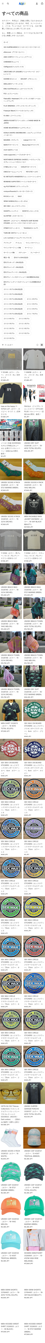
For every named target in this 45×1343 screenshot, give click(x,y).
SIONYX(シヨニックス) (30, 211)
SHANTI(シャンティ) (11, 211)
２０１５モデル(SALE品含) (13, 309)
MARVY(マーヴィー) (11, 145)
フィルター (9, 345)
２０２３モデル (24, 328)
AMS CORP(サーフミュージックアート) (18, 57)
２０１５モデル (32, 304)
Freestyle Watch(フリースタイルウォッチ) (18, 111)
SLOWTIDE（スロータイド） (14, 216)
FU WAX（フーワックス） (13, 116)
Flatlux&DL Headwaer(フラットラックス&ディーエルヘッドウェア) (22, 100)
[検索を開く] (8, 3)
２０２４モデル (9, 333)
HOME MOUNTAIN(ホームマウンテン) (17, 128)
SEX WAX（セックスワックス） (15, 206)
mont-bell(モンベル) (11, 150)
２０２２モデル (9, 328)
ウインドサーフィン (33, 243)
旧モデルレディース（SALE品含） (16, 272)
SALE (20, 196)
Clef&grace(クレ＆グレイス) (14, 67)
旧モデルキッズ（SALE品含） (14, 262)
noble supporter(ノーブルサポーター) (17, 155)
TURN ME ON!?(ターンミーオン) (15, 233)
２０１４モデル (32, 299)
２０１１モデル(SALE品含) (13, 289)
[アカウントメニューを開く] (36, 3)
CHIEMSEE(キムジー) (11, 62)
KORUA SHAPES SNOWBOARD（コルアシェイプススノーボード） (22, 134)
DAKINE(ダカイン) (10, 79)
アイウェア (7, 243)
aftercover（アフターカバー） (14, 52)
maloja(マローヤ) (29, 140)
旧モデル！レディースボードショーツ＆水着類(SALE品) (22, 283)
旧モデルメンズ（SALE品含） (14, 267)
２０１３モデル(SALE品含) (13, 299)
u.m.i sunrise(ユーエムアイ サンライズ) (18, 238)
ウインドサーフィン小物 (12, 248)
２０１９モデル (24, 318)
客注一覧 (7, 257)
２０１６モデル (32, 309)
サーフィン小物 (9, 252)
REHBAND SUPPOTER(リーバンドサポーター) (20, 182)
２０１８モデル (9, 318)
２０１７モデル (32, 314)
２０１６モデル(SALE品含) (13, 314)
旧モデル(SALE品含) (21, 257)
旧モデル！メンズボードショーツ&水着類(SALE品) (21, 277)
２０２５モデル (24, 333)
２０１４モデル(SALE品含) (13, 304)
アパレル (18, 243)
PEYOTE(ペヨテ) (32, 172)
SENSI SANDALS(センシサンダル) (16, 201)
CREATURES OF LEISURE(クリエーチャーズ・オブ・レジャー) (22, 73)
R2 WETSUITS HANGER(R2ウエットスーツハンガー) (22, 177)
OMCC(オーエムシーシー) (13, 172)
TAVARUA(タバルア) (31, 228)
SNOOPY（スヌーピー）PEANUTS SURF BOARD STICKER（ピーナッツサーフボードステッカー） (21, 222)
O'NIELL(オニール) (10, 167)
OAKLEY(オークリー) (28, 167)
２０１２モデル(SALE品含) (13, 294)
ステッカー (22, 252)
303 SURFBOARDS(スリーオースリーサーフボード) (22, 47)
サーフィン (29, 248)
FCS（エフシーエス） (11, 94)
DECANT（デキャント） (29, 79)
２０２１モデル (24, 323)
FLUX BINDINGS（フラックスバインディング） (20, 106)
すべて (6, 42)
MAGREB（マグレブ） (11, 140)
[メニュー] (3, 3)
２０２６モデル (9, 338)
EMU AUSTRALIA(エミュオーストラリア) (18, 89)
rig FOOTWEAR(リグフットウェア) (16, 186)
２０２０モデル (9, 323)
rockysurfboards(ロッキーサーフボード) (18, 191)
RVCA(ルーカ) (9, 196)
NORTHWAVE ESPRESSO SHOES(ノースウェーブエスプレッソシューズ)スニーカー (22, 161)
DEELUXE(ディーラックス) (13, 84)
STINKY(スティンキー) (12, 228)
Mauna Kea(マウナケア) (30, 145)
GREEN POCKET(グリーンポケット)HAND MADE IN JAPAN (22, 122)
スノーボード (35, 252)
